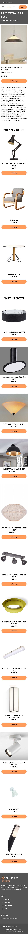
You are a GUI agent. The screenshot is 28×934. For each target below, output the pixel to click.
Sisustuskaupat (8, 905)
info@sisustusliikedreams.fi (7, 2)
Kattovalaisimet (13, 20)
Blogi (5, 908)
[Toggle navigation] (3, 7)
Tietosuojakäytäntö (10, 931)
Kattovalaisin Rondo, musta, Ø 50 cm (14, 332)
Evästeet (20, 929)
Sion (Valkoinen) (14, 809)
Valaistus (5, 20)
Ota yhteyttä (13, 929)
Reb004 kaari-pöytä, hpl (14, 274)
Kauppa (23, 7)
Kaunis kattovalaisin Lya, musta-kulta (14, 469)
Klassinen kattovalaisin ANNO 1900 (14, 424)
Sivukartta (20, 931)
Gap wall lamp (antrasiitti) (14, 854)
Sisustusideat (7, 902)
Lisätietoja (14, 81)
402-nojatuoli (14, 220)
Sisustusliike (7, 899)
